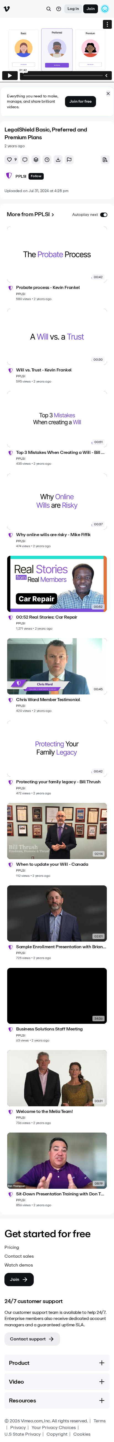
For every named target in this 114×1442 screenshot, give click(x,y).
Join (91, 9)
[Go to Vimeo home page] (6, 9)
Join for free (80, 101)
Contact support (28, 1339)
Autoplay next (85, 215)
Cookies (81, 1434)
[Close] (108, 93)
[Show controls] (106, 75)
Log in (73, 9)
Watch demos (18, 1265)
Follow (36, 176)
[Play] (10, 75)
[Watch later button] (47, 159)
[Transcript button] (105, 159)
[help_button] (58, 8)
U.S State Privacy (22, 1434)
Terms (100, 1421)
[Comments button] (24, 159)
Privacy (18, 1427)
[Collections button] (36, 159)
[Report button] (69, 159)
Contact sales (19, 1256)
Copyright (57, 1434)
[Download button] (58, 159)
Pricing (11, 1247)
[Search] (48, 8)
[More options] (107, 24)
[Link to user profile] (8, 176)
